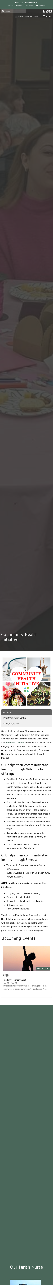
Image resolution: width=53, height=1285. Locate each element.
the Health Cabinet (15, 742)
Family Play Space (11, 724)
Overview (7, 712)
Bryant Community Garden (14, 718)
